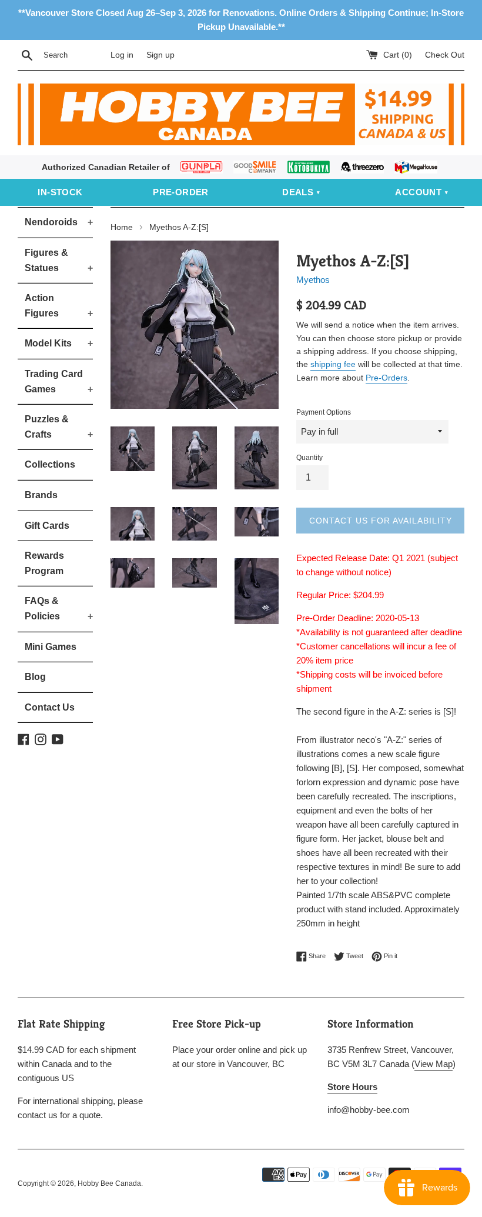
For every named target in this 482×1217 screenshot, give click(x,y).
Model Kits (59, 343)
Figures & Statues (59, 260)
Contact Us (50, 707)
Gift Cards (47, 526)
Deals (297, 192)
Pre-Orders (386, 377)
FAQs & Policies (59, 608)
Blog (35, 677)
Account (418, 192)
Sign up (160, 55)
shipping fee (333, 364)
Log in (122, 55)
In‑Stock (60, 192)
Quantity (309, 458)
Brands (41, 495)
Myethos (313, 280)
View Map (433, 1064)
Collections (50, 464)
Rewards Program (44, 563)
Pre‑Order (181, 192)
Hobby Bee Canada (109, 1183)
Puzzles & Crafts (59, 426)
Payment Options (323, 412)
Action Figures (59, 305)
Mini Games (50, 647)
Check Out (444, 55)
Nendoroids (59, 222)
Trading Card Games (59, 381)
